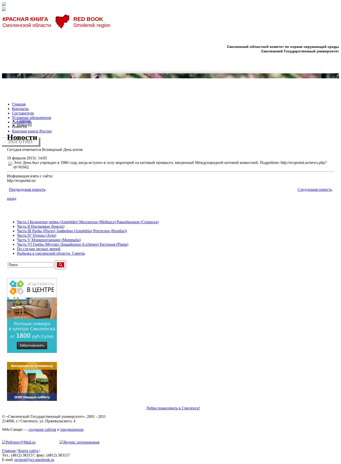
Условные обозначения (31, 118)
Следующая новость (315, 189)
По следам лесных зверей (38, 249)
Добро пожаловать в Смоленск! (173, 408)
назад (11, 198)
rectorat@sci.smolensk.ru (34, 460)
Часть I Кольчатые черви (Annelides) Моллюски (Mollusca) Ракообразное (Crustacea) (88, 222)
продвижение (72, 429)
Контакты (20, 109)
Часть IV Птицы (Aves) (36, 235)
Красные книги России (32, 131)
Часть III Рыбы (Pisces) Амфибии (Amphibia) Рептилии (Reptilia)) (72, 231)
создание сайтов (42, 429)
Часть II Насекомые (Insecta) (40, 226)
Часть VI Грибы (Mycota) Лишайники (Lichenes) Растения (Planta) (72, 244)
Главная (18, 104)
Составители (23, 113)
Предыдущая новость (27, 189)
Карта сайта (28, 451)
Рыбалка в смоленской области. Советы (51, 253)
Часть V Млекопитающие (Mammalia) (49, 240)
